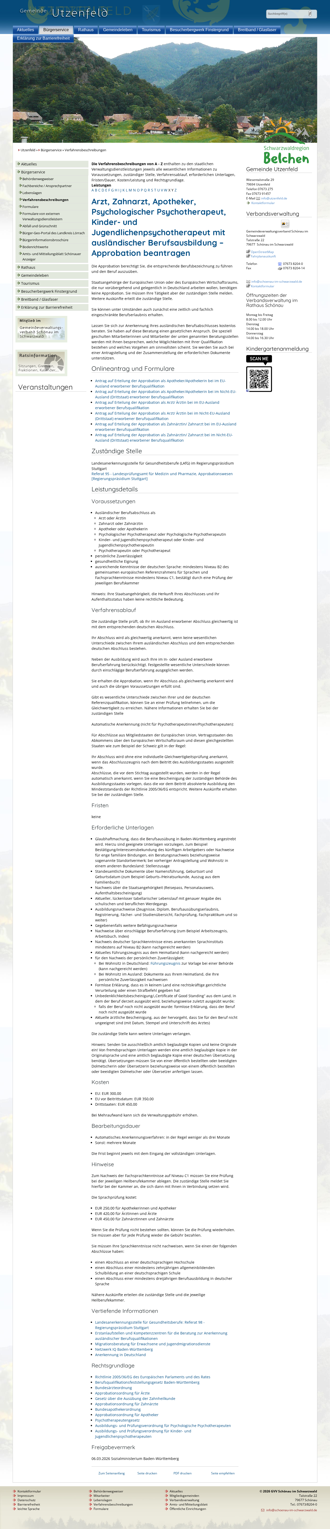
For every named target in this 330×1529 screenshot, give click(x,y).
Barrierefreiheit (29, 1504)
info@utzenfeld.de (274, 198)
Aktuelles (25, 30)
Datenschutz (27, 1500)
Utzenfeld (28, 150)
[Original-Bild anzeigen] (259, 391)
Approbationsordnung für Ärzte (122, 1393)
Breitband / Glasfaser (257, 30)
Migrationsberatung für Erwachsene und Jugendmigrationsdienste (152, 1343)
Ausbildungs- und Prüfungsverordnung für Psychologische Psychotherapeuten (163, 1425)
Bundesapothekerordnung (118, 1409)
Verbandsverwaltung (184, 1500)
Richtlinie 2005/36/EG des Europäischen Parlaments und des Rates (152, 1376)
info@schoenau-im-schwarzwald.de (276, 281)
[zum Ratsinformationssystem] (41, 374)
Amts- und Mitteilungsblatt (189, 1504)
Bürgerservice (56, 30)
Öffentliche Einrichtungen (188, 1509)
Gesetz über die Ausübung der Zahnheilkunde (135, 1398)
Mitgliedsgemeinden (184, 1495)
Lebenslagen (32, 193)
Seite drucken (147, 1473)
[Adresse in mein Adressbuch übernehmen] (286, 228)
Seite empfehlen (223, 1473)
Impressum (26, 1495)
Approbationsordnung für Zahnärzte (126, 1403)
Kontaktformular (263, 203)
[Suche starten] (310, 13)
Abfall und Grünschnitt (39, 226)
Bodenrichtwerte (35, 247)
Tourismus (151, 30)
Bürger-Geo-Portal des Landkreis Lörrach (53, 233)
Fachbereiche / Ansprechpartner (47, 186)
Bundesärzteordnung (113, 1387)
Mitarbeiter (102, 1495)
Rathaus (86, 30)
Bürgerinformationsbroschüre (45, 240)
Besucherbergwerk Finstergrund (199, 30)
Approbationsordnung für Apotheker (127, 1414)
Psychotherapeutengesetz (117, 1420)
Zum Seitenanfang (111, 1473)
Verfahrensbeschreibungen (45, 200)
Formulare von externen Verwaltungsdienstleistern (42, 216)
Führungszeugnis (165, 963)
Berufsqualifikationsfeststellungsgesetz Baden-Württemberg (147, 1382)
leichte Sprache (29, 1509)
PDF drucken (183, 1473)
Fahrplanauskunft (263, 256)
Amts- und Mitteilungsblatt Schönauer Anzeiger (51, 257)
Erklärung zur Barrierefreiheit (43, 38)
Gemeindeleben (118, 30)
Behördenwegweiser (38, 179)
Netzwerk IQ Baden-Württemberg (124, 1349)
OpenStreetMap (262, 252)
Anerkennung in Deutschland (120, 1354)
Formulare (30, 207)
